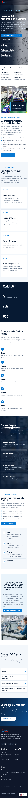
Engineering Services (5, 752)
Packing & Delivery (5, 759)
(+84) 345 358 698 (7, 779)
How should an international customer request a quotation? (13, 689)
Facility (16, 759)
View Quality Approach (9, 523)
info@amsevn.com (7, 777)
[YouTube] (12, 744)
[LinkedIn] (9, 744)
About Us (17, 752)
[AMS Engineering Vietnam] (4, 2)
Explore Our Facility (8, 155)
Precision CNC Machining (6, 754)
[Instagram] (5, 744)
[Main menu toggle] (25, 2)
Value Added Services (5, 756)
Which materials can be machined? (10, 683)
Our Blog (16, 761)
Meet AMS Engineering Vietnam (12, 610)
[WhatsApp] (16, 744)
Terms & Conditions (11, 793)
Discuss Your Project (8, 718)
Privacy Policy (3, 793)
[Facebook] (2, 744)
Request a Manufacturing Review (11, 35)
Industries (17, 756)
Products (17, 754)
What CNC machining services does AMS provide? (11, 670)
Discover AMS (6, 39)
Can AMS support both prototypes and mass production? (12, 677)
